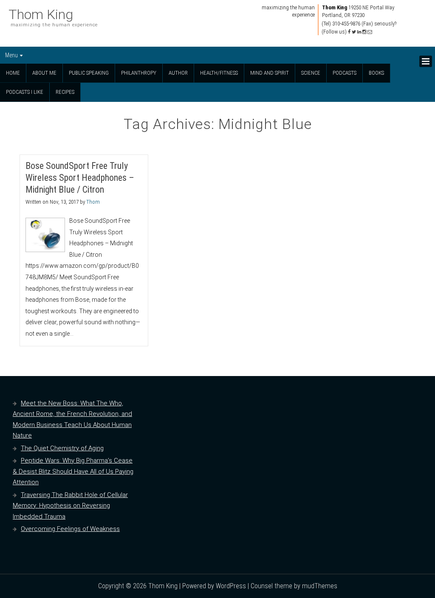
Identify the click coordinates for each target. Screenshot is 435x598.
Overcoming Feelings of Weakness (70, 529)
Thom (93, 202)
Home (13, 73)
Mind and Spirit (269, 73)
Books (376, 73)
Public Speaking (89, 73)
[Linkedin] (359, 32)
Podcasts (344, 73)
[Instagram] (364, 32)
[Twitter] (354, 32)
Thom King (40, 14)
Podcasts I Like (24, 92)
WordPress (231, 586)
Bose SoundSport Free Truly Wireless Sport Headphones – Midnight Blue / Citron (79, 177)
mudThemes (319, 586)
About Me (44, 73)
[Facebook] (349, 32)
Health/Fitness (219, 73)
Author (178, 73)
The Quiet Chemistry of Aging (62, 448)
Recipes (65, 92)
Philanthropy (138, 73)
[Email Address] (369, 32)
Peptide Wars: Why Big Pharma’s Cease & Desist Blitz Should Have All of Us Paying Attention (73, 471)
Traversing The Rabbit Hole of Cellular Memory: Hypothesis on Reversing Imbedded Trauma (70, 505)
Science (310, 73)
